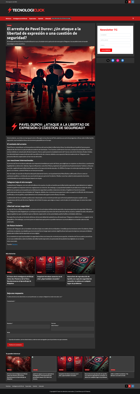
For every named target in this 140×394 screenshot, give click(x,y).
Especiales (32, 18)
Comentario (11, 301)
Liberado (58, 18)
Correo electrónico (55, 324)
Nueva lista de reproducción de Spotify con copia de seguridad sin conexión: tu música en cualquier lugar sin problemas (96, 375)
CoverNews (78, 391)
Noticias (8, 18)
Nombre (10, 323)
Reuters (15, 244)
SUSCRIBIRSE (106, 50)
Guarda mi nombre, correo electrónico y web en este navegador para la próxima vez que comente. (38, 339)
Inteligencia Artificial (20, 18)
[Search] (133, 18)
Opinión (40, 18)
